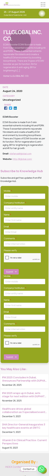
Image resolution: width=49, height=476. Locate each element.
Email (7, 226)
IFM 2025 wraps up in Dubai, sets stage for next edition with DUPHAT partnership (23, 394)
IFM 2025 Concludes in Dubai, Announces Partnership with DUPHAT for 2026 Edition (24, 379)
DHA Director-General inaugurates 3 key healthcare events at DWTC (23, 426)
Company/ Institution (15, 202)
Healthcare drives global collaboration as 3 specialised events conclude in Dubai (24, 410)
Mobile (8, 190)
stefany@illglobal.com (20, 153)
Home (6, 75)
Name (7, 214)
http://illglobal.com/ (22, 159)
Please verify (10, 250)
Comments (10, 238)
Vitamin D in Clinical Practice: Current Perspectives (24, 442)
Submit (9, 271)
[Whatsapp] (41, 469)
